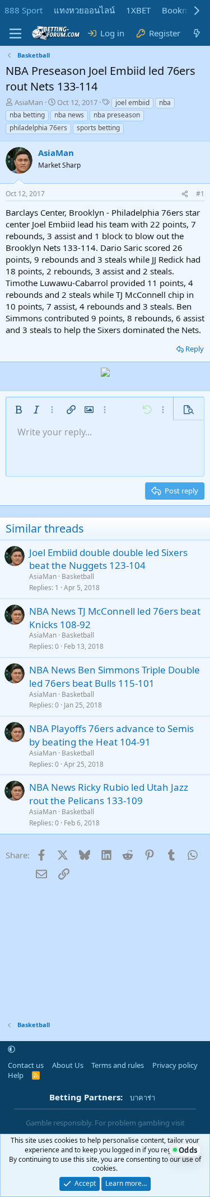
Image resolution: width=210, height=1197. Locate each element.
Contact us (26, 1065)
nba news (69, 115)
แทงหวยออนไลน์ (84, 10)
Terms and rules (117, 1065)
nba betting (27, 115)
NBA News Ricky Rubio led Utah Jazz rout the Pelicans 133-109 (108, 794)
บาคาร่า (142, 1097)
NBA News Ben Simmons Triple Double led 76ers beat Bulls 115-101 (114, 676)
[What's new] (197, 33)
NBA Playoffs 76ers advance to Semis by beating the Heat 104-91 (111, 735)
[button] (18, 410)
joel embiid (132, 102)
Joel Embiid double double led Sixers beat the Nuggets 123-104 (108, 559)
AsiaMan (29, 102)
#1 (200, 193)
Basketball (78, 576)
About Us (67, 1065)
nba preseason (117, 115)
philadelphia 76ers (38, 127)
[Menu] (15, 33)
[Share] (185, 194)
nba (165, 102)
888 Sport (23, 10)
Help (16, 1075)
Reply (194, 349)
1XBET (138, 10)
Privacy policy (175, 1065)
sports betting (98, 127)
